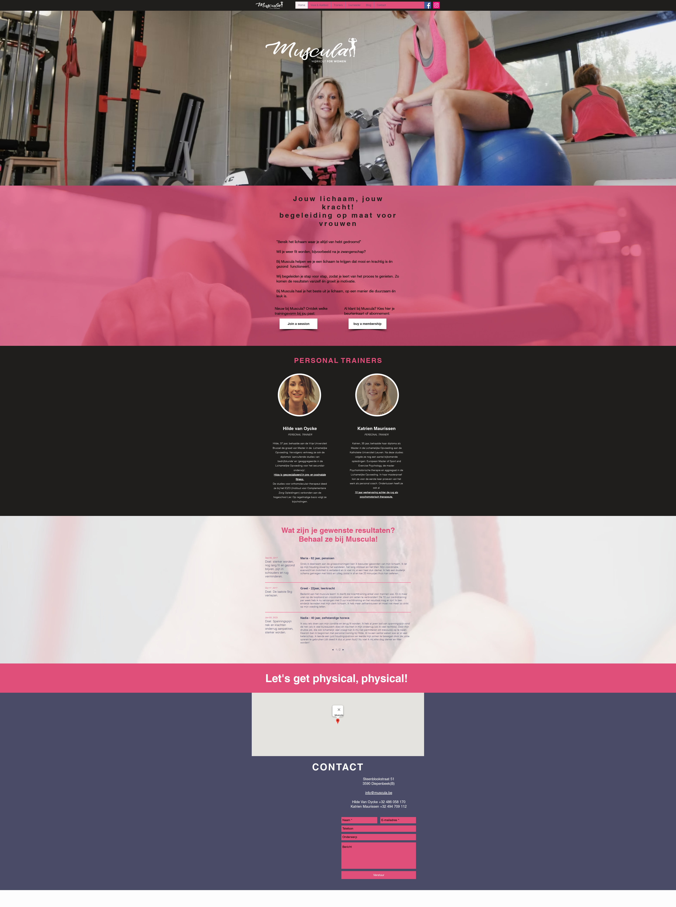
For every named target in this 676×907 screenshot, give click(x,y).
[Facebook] (427, 5)
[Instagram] (436, 5)
